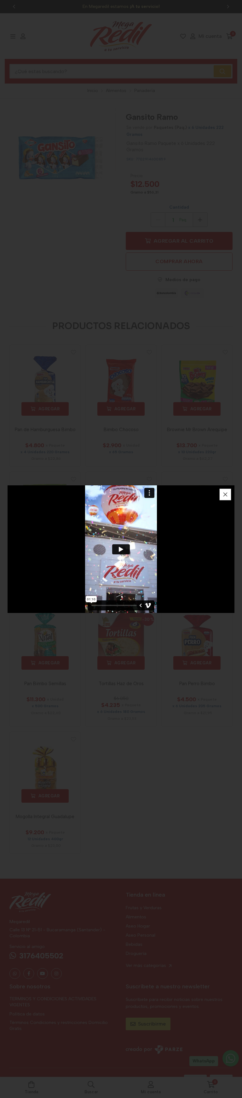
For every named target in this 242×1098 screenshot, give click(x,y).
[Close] (225, 494)
